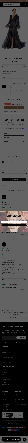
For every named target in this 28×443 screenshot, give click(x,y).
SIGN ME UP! (14, 225)
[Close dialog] (27, 212)
